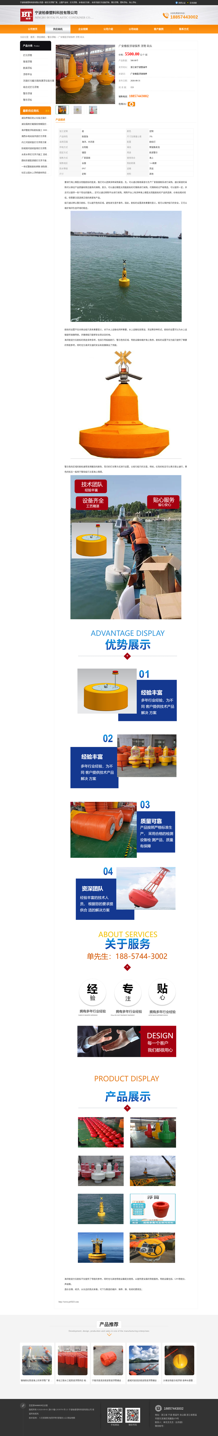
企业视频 (83, 29)
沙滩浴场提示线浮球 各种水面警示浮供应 (111, 1380)
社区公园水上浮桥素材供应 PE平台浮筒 (36, 173)
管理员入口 (62, 1418)
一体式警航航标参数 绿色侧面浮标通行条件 (36, 167)
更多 (47, 111)
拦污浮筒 (27, 55)
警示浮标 (52, 37)
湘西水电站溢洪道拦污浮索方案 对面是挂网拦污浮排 (36, 136)
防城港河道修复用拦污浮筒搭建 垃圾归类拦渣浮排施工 (36, 148)
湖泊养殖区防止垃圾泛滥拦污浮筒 (36, 118)
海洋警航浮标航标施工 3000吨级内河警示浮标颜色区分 (36, 130)
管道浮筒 (27, 61)
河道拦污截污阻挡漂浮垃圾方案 (38, 81)
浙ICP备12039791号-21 (58, 1409)
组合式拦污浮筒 (31, 87)
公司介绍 (108, 29)
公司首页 (32, 29)
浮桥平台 (27, 74)
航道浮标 (27, 68)
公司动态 (133, 29)
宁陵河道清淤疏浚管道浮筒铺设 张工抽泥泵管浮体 (44, 1380)
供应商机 (58, 29)
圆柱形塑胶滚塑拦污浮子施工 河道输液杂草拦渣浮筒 (36, 160)
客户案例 (158, 29)
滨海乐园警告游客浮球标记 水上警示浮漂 (147, 1380)
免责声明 (53, 1418)
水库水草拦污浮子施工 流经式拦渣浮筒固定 (36, 154)
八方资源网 (44, 1418)
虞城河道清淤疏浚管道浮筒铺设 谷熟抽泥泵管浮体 (79, 1380)
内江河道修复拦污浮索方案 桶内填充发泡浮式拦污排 (36, 142)
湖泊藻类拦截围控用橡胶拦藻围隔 (36, 124)
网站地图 (71, 1418)
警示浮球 (27, 93)
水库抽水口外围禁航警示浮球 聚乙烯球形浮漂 (184, 1380)
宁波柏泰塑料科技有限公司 (80, 1409)
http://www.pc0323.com (69, 1302)
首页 (32, 37)
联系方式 (184, 29)
